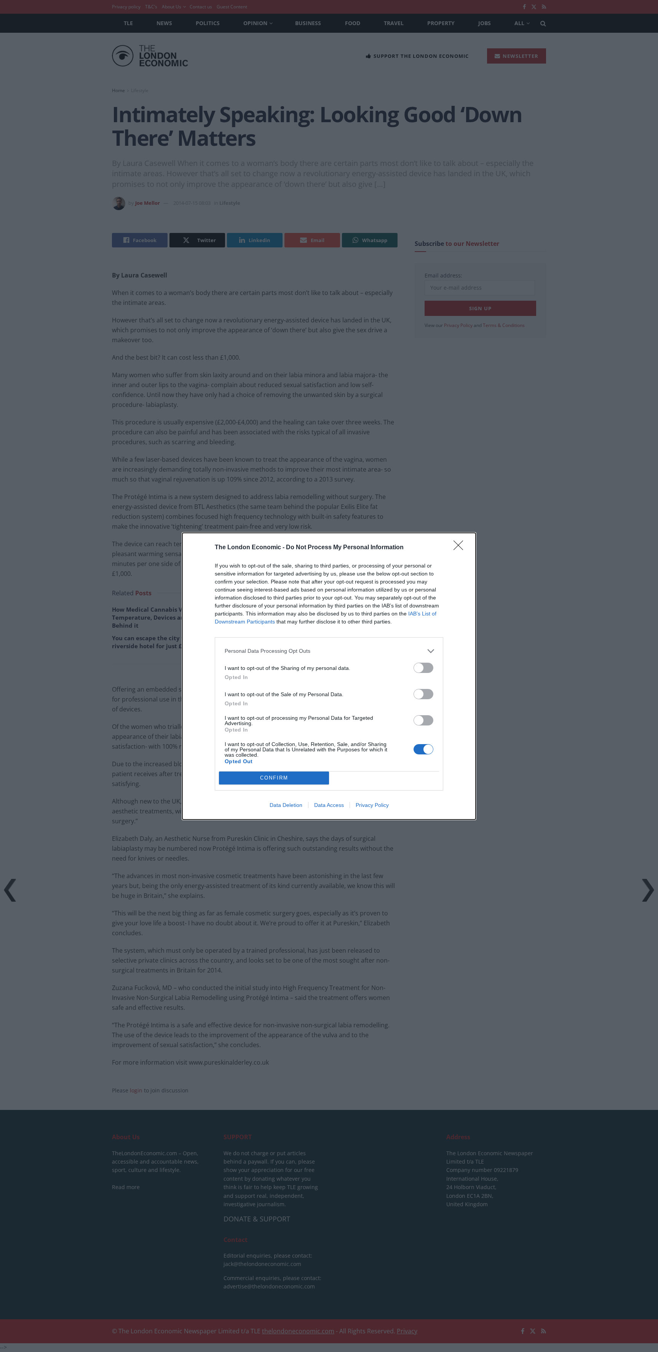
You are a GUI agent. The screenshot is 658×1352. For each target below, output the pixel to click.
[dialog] (329, 676)
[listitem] (329, 651)
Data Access (329, 805)
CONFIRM (274, 778)
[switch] (423, 668)
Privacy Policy (372, 805)
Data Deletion (286, 805)
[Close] (461, 547)
